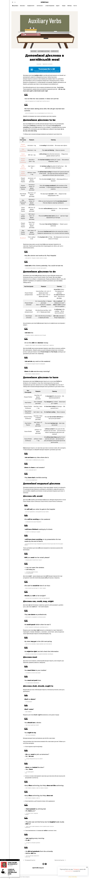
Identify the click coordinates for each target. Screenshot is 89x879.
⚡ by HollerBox (73, 877)
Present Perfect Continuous (23, 160)
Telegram (76, 869)
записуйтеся (69, 871)
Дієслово (33, 51)
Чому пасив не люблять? (12, 863)
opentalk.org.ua (38, 868)
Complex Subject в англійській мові (12, 872)
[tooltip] (43, 864)
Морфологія (54, 51)
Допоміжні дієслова (43, 51)
